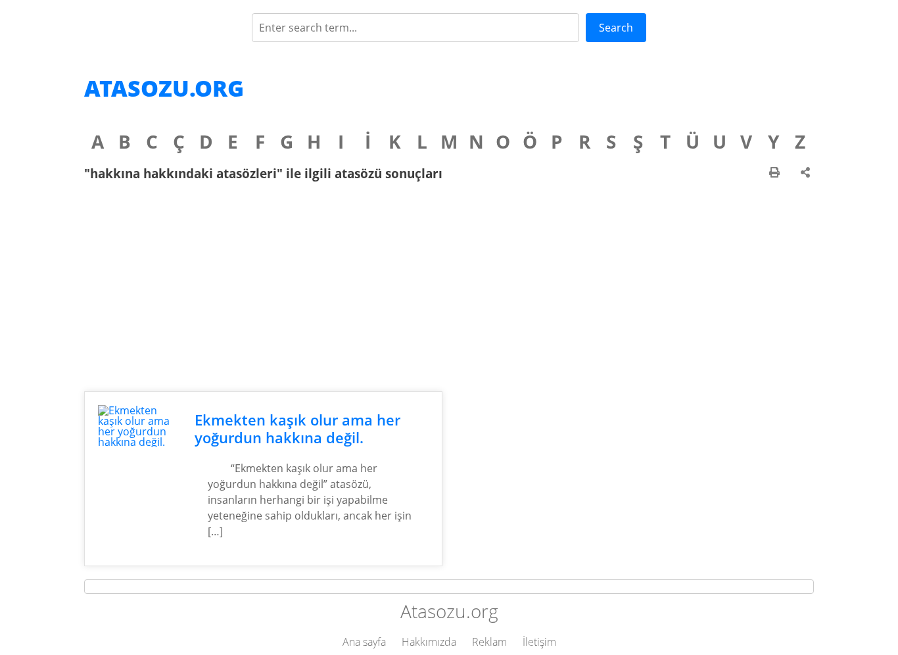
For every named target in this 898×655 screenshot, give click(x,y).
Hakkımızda (429, 642)
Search (616, 27)
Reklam (489, 642)
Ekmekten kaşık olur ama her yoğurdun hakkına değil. (297, 429)
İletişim (539, 642)
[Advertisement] (449, 286)
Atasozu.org (164, 88)
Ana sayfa (364, 642)
